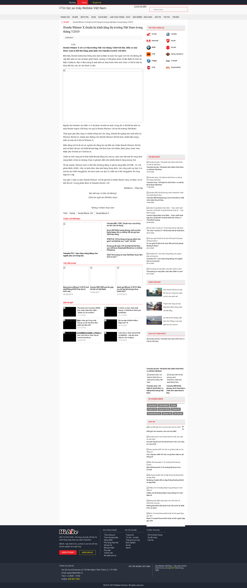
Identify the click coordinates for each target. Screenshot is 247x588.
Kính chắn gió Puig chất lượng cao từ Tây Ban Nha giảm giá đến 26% (87, 322)
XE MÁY (75, 17)
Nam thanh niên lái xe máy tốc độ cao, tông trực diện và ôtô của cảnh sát (172, 293)
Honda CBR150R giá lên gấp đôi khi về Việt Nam (101, 288)
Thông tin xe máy (133, 540)
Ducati (173, 41)
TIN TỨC (167, 17)
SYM (153, 67)
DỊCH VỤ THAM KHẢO (157, 334)
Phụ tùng (72, 3)
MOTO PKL (85, 17)
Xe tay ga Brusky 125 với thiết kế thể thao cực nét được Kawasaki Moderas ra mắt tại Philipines (124, 248)
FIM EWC (176, 17)
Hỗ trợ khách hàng (155, 535)
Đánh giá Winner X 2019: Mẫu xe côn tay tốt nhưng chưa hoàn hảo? (129, 289)
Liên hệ (150, 540)
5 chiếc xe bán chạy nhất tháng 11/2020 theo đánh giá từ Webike (129, 310)
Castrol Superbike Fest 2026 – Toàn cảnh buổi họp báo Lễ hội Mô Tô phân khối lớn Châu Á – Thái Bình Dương (165, 217)
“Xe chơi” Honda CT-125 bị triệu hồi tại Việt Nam (165, 230)
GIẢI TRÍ (151, 422)
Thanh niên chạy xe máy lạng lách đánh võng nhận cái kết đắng (172, 307)
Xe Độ (93, 17)
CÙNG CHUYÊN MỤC (71, 219)
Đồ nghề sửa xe (110, 555)
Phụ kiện (107, 550)
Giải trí (158, 17)
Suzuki (173, 47)
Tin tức (84, 3)
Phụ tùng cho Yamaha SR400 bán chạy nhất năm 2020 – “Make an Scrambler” (88, 310)
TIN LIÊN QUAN (69, 263)
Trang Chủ (65, 17)
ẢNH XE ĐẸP (68, 303)
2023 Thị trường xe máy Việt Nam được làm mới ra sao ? (125, 256)
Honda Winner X (102, 213)
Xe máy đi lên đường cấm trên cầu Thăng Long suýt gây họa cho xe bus (172, 321)
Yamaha (174, 34)
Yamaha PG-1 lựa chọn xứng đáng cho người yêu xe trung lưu (80, 254)
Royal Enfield (175, 67)
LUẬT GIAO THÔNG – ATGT (120, 17)
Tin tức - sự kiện (132, 537)
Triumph (174, 61)
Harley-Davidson (177, 54)
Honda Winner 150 (85, 213)
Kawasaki (155, 41)
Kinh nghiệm (131, 543)
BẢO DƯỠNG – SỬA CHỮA (142, 17)
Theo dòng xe (109, 535)
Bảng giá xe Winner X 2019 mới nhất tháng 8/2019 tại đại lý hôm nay (76, 289)
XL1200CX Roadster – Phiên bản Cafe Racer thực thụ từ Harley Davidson (88, 335)
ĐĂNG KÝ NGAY (68, 552)
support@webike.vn (75, 573)
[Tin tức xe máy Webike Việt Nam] (82, 8)
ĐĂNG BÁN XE (87, 552)
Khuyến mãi (97, 3)
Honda (72, 213)
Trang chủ (130, 535)
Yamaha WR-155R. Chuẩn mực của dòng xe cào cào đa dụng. (123, 224)
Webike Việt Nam (167, 574)
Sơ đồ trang (152, 537)
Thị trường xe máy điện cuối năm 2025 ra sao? (165, 271)
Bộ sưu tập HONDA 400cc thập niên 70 (128, 321)
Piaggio (154, 61)
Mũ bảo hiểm (109, 548)
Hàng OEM (108, 540)
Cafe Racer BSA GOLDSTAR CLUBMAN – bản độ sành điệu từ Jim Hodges (129, 335)
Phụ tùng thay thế (111, 543)
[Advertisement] (166, 114)
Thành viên (108, 553)
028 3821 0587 (74, 579)
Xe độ (128, 545)
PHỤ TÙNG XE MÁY (110, 530)
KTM (153, 54)
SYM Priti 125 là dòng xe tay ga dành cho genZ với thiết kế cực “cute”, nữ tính (124, 240)
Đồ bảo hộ (108, 545)
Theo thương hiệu (111, 537)
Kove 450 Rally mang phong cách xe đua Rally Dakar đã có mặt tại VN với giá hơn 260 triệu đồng (123, 232)
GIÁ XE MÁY (102, 17)
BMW (154, 47)
